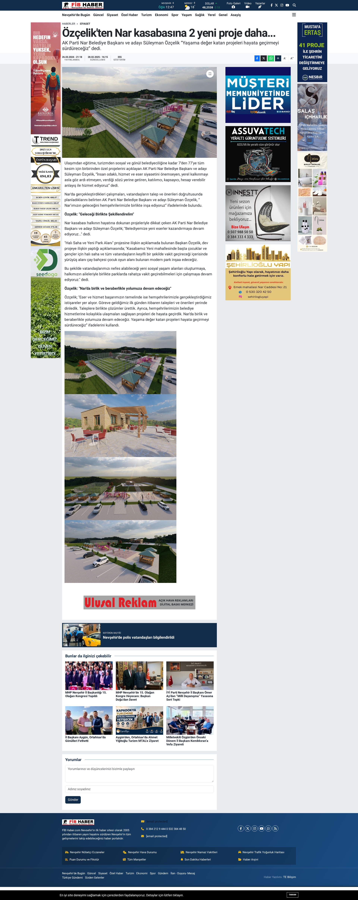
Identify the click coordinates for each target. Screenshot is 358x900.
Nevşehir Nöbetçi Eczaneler (87, 852)
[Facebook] (241, 828)
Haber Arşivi (250, 859)
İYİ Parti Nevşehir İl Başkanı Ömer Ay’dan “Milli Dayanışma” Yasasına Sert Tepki (189, 696)
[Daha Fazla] (278, 58)
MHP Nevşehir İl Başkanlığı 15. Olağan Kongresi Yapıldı (86, 694)
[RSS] (275, 828)
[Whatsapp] (268, 828)
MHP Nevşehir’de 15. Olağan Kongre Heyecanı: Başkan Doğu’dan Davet (135, 696)
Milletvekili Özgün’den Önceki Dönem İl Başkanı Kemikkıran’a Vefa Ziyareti (187, 740)
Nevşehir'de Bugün (76, 15)
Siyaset (112, 15)
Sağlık (200, 15)
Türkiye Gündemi (72, 877)
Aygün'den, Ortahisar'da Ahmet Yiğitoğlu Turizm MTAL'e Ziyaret (137, 739)
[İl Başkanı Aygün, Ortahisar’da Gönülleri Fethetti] (89, 720)
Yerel (212, 15)
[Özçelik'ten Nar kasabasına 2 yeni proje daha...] (139, 112)
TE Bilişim (289, 877)
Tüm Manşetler (136, 859)
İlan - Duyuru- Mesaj (183, 873)
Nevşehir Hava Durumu (142, 852)
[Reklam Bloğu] (258, 95)
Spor (174, 15)
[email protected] (157, 821)
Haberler (68, 23)
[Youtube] (261, 828)
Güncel (98, 15)
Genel (223, 15)
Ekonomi (161, 15)
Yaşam (187, 15)
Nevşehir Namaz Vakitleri (201, 852)
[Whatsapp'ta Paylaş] (271, 58)
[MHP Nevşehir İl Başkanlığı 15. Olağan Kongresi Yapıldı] (89, 675)
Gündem (163, 873)
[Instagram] (255, 828)
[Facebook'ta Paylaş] (257, 58)
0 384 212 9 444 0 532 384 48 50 (166, 829)
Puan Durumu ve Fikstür (84, 859)
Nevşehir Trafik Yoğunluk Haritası (263, 852)
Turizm (146, 15)
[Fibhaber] (82, 5)
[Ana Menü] (294, 15)
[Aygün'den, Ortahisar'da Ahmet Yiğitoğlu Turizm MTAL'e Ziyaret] (139, 720)
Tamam (292, 894)
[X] (248, 828)
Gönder (73, 800)
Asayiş (236, 15)
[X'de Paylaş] (263, 58)
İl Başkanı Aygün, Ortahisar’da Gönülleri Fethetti (85, 739)
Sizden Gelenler (94, 877)
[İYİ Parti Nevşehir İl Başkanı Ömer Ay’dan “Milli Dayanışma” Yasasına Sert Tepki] (190, 675)
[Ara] (294, 5)
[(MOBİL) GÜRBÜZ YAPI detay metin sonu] (139, 602)
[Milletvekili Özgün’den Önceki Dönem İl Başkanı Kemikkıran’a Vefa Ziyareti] (190, 720)
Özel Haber (129, 15)
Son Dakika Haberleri (198, 859)
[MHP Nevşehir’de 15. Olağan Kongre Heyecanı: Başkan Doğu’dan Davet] (139, 675)
